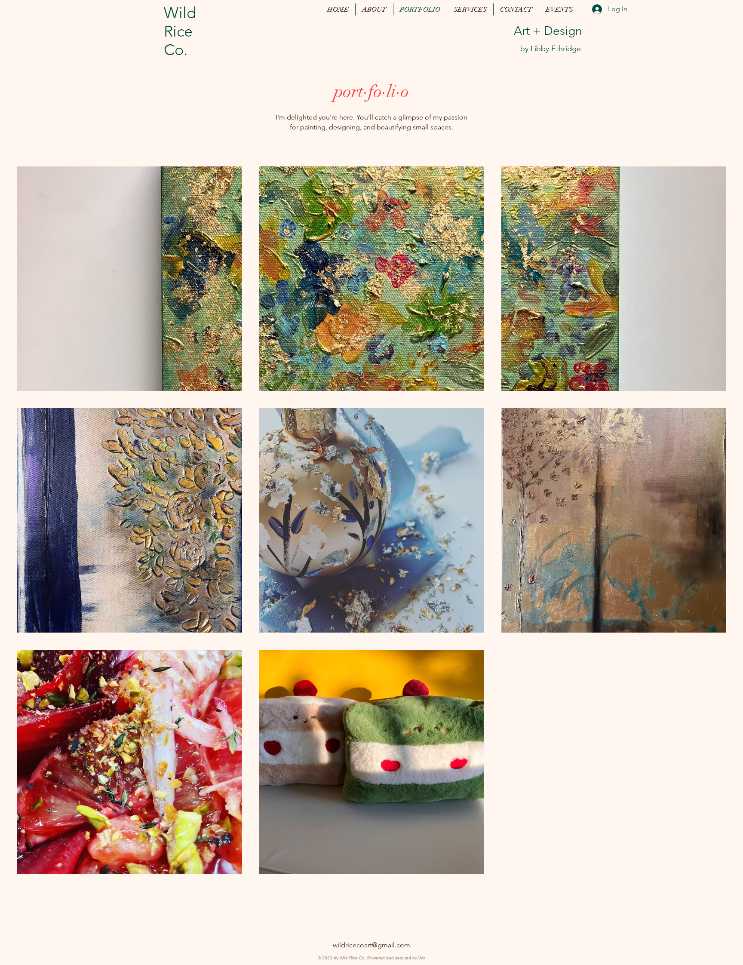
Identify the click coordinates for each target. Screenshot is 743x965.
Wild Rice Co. (180, 31)
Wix (421, 958)
